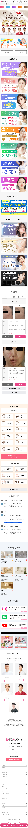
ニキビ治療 (4, 805)
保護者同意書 (4, 798)
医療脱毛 (4, 803)
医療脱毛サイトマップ (6, 812)
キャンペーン (4, 765)
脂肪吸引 (4, 807)
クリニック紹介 (5, 772)
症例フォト (4, 784)
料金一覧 (4, 786)
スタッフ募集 (4, 774)
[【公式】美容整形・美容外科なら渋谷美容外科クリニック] (4, 1)
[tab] (4, 297)
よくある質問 (4, 788)
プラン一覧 (4, 801)
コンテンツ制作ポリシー (6, 778)
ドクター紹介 (4, 776)
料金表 (3, 767)
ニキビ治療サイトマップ (6, 814)
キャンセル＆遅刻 (5, 793)
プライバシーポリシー (6, 791)
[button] (24, 1)
